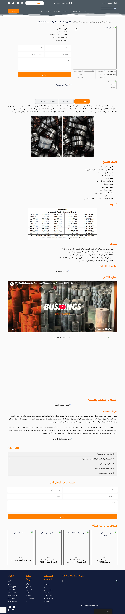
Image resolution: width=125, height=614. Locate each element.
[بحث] (41, 3)
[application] (72, 11)
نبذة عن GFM (30, 592)
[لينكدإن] (22, 3)
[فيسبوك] (18, 3)
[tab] (82, 101)
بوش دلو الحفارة (88, 106)
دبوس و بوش (98, 22)
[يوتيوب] (9, 3)
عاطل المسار (48, 595)
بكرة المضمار (48, 590)
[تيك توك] (13, 3)
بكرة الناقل (47, 592)
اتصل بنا (28, 595)
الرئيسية (109, 22)
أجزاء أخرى (29, 590)
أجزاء (104, 22)
